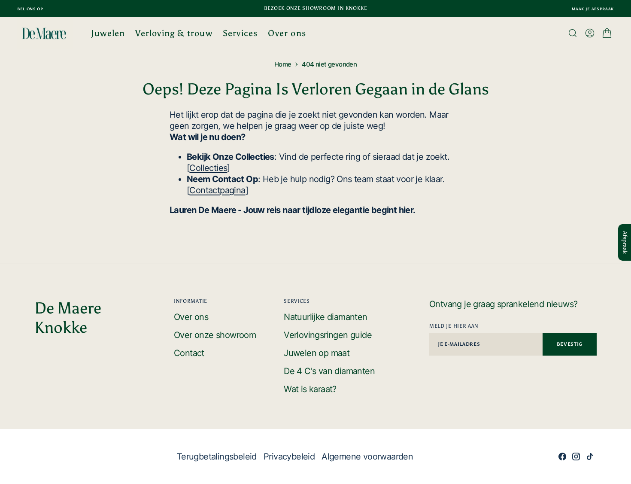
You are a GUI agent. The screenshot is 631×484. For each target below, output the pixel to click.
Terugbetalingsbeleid (217, 456)
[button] (590, 33)
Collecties (208, 168)
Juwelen (108, 33)
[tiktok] (590, 456)
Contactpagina (217, 190)
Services (240, 33)
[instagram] (576, 456)
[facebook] (562, 456)
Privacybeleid (289, 456)
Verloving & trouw (173, 33)
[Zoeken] (572, 33)
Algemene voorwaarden (367, 456)
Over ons (287, 33)
